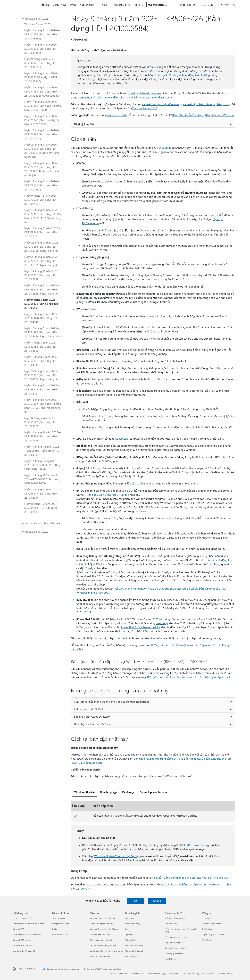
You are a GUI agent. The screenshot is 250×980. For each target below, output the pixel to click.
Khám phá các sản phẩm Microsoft (27, 934)
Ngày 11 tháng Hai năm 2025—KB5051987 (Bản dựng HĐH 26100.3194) (42, 450)
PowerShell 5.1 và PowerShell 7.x (140, 627)
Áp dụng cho (80, 39)
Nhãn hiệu (174, 973)
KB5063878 (164, 147)
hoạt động (162, 623)
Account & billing (122, 4)
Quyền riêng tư (137, 973)
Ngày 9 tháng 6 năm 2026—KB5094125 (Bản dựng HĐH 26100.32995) (41, 63)
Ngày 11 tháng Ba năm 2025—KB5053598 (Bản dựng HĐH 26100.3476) (42, 436)
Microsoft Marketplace (174, 942)
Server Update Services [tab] (153, 792)
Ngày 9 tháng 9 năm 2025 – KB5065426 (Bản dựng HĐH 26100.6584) (41, 303)
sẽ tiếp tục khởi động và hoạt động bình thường (181, 75)
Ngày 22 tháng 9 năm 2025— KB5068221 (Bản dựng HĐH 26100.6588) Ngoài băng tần (42, 289)
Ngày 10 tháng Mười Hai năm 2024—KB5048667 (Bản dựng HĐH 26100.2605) (42, 479)
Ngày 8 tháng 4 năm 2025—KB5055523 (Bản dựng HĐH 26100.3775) (41, 422)
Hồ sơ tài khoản (58, 918)
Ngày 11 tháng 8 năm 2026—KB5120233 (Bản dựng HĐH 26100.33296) (42, 34)
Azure (127, 929)
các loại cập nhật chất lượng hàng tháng (207, 104)
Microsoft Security (132, 923)
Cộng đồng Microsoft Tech (176, 937)
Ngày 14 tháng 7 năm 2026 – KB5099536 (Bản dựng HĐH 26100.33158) (41, 48)
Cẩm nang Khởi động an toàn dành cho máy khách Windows (113, 97)
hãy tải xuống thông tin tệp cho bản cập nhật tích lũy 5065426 (191, 877)
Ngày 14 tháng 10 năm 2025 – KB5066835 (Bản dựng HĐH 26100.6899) (42, 275)
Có (135, 900)
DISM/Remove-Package (196, 845)
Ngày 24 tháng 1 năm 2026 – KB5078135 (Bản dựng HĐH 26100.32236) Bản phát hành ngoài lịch (41, 150)
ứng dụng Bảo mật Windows (145, 93)
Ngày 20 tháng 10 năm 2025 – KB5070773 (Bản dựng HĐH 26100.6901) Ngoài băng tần (42, 261)
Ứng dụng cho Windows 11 (24, 951)
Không (157, 900)
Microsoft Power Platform (175, 948)
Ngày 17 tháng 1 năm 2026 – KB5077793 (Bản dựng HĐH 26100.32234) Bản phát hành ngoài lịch (41, 169)
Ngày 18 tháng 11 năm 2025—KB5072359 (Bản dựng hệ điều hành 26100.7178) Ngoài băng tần (42, 216)
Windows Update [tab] (84, 792)
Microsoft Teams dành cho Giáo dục (104, 929)
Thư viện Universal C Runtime (111, 494)
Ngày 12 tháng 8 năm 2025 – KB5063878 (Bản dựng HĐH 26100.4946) (41, 318)
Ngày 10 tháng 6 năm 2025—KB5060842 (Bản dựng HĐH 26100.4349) (42, 361)
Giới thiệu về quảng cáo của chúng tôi (198, 973)
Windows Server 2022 (35, 531)
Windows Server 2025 (35, 18)
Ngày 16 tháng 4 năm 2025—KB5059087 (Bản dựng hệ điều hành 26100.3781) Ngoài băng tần (42, 406)
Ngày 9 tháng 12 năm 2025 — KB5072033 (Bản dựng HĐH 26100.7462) (42, 199)
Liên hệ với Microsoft (118, 973)
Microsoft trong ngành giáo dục (103, 918)
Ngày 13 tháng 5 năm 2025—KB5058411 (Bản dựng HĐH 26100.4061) (42, 389)
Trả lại (54, 929)
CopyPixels (121, 438)
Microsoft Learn (171, 923)
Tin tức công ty (208, 929)
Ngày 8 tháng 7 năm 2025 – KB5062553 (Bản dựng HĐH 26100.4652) (40, 346)
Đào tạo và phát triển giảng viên (103, 945)
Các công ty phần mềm (174, 953)
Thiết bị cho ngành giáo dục (101, 923)
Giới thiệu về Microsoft (211, 923)
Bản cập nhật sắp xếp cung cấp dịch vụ (157, 758)
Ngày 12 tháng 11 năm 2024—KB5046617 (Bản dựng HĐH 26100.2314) (42, 493)
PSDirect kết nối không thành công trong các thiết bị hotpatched (111, 701)
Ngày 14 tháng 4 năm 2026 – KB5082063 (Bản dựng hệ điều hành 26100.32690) (42, 106)
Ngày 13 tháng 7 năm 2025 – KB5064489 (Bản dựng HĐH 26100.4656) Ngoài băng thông (43, 332)
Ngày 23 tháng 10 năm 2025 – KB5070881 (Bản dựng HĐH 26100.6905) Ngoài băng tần (42, 246)
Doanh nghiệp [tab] (108, 792)
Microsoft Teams (132, 956)
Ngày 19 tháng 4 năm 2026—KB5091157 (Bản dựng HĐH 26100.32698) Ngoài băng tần (42, 91)
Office (73, 4)
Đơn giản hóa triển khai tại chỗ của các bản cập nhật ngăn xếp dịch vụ (188, 677)
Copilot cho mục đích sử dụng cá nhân (28, 923)
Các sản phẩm (87, 4)
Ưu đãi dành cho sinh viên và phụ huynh (106, 951)
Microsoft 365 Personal (22, 945)
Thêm (137, 4)
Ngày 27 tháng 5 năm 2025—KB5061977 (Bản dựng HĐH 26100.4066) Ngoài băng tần (42, 375)
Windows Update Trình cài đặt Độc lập (116, 856)
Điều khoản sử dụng (156, 973)
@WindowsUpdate (116, 115)
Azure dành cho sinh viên (100, 956)
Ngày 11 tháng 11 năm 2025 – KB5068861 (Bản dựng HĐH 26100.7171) (42, 232)
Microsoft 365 (59, 4)
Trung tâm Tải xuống (60, 923)
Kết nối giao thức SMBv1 (88, 709)
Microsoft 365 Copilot (134, 951)
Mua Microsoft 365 (157, 4)
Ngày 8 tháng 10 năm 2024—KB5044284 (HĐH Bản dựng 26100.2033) (42, 508)
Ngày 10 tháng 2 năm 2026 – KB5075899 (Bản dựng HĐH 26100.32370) (41, 134)
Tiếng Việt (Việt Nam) (27, 968)
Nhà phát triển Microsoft (175, 918)
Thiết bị (104, 4)
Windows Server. (163, 97)
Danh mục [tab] (128, 792)
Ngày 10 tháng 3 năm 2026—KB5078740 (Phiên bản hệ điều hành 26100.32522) (42, 120)
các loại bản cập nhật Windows (160, 104)
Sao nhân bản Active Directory (92, 716)
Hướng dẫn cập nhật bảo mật (168, 645)
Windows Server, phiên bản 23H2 (42, 523)
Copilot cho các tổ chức (22, 918)
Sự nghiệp (206, 918)
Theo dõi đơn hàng (60, 934)
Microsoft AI (130, 918)
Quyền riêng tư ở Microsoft (213, 934)
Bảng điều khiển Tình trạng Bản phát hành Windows (203, 115)
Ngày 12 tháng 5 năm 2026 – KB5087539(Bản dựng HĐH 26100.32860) (41, 77)
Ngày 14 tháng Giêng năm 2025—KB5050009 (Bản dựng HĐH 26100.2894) (42, 465)
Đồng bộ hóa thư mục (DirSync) (92, 724)
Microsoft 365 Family (21, 940)
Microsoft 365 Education (100, 934)
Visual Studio (170, 959)
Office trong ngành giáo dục (101, 940)
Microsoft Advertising (134, 945)
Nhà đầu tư (206, 940)
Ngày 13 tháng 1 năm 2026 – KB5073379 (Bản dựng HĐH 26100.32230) (41, 185)
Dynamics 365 (131, 934)
